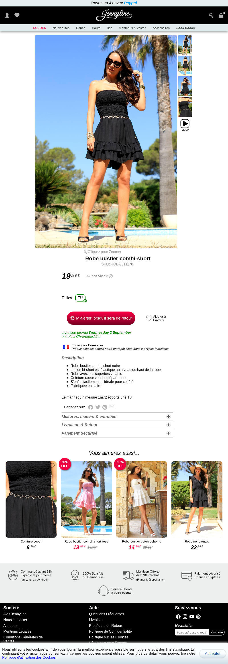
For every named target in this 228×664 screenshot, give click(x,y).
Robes (80, 28)
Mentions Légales (17, 631)
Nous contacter (15, 620)
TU (80, 298)
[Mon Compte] (7, 15)
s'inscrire (216, 632)
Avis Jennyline (14, 614)
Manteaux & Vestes (132, 28)
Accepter (213, 653)
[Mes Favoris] (17, 15)
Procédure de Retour (105, 626)
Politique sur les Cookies (108, 637)
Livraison (96, 620)
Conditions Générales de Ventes (23, 639)
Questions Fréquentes (106, 614)
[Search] (211, 15)
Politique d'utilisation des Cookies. (29, 657)
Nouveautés (61, 28)
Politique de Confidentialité (110, 631)
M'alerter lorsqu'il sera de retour (104, 318)
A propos (10, 626)
